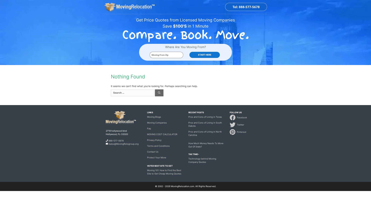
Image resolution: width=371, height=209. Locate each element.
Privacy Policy (154, 140)
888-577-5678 (116, 140)
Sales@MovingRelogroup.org (124, 144)
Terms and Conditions (158, 146)
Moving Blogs (154, 117)
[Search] (159, 92)
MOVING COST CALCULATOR (162, 134)
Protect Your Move (156, 157)
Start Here (204, 54)
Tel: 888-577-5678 (246, 7)
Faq (149, 128)
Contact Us (152, 151)
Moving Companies (157, 122)
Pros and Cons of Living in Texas (205, 117)
